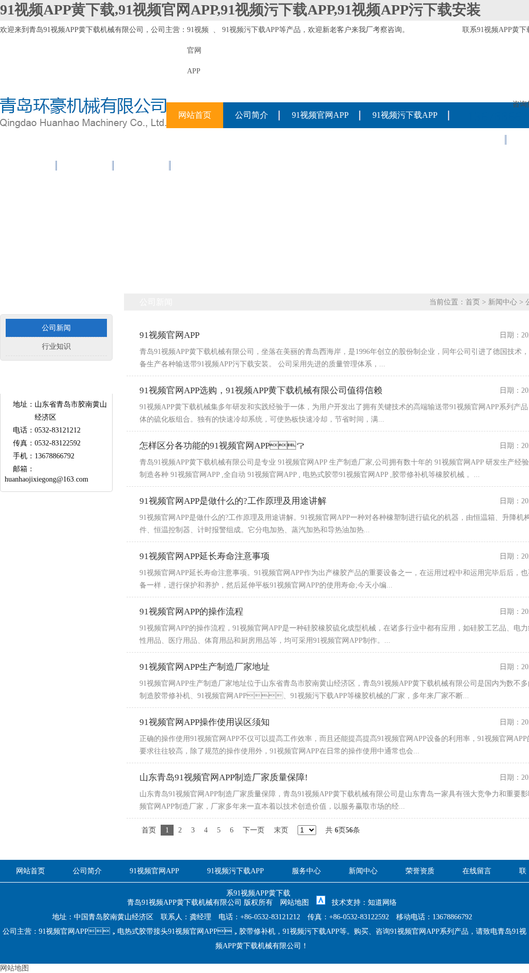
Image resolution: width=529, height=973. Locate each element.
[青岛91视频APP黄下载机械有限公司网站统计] (320, 902)
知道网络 (382, 902)
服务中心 (477, 139)
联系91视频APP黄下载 (223, 165)
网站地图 (294, 902)
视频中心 (142, 165)
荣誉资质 (28, 165)
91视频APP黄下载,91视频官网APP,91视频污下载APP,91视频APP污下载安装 (240, 10)
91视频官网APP (320, 115)
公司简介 (251, 115)
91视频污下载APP (250, 30)
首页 (472, 302)
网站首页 (194, 115)
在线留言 (85, 165)
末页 (281, 830)
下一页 (253, 830)
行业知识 (56, 346)
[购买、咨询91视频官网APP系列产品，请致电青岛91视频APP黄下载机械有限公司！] (83, 126)
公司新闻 (56, 328)
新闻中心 (502, 302)
